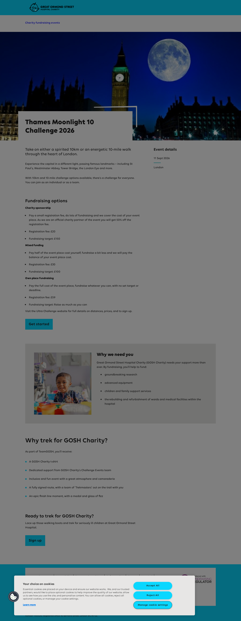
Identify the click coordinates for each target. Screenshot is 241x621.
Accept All (152, 585)
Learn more (29, 605)
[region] (104, 595)
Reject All (153, 595)
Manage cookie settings (153, 605)
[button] (13, 596)
